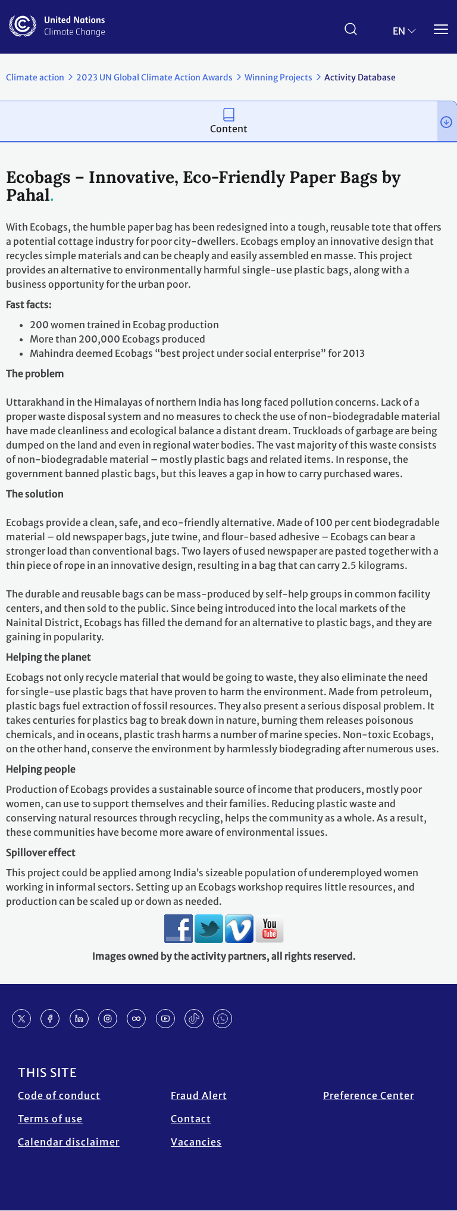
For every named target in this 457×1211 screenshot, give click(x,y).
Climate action (35, 77)
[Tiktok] (194, 1018)
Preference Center (368, 1095)
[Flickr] (136, 1018)
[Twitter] (21, 1018)
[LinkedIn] (79, 1018)
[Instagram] (107, 1018)
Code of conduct (59, 1095)
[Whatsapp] (222, 1018)
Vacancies (196, 1142)
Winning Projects (278, 77)
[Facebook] (50, 1018)
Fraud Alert (199, 1095)
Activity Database (360, 77)
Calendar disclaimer (69, 1142)
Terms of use (50, 1119)
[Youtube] (165, 1018)
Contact (191, 1119)
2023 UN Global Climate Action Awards (154, 77)
